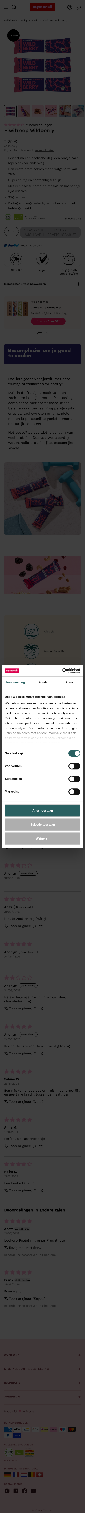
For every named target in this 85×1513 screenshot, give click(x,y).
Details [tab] (43, 682)
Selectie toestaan (42, 824)
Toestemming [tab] (15, 682)
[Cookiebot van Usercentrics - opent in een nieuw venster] (62, 670)
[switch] (74, 766)
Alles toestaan (42, 810)
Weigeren (42, 838)
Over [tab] (69, 682)
